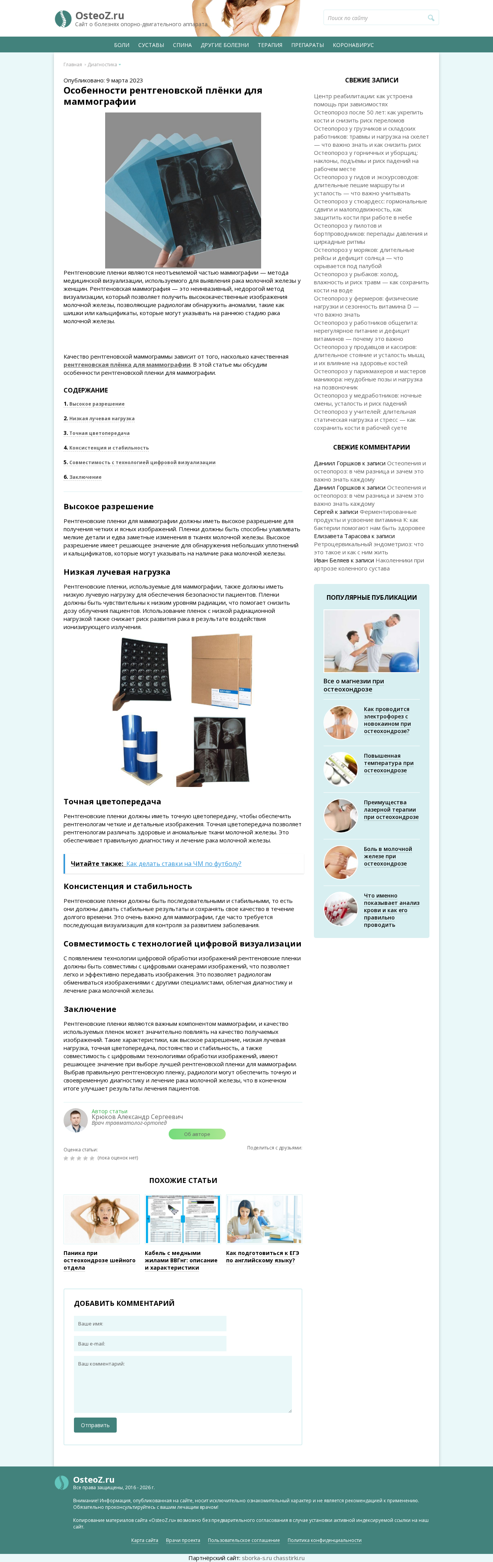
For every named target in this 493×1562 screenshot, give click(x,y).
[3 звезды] (80, 1158)
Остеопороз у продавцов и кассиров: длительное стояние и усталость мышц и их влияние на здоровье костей (369, 355)
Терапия (270, 45)
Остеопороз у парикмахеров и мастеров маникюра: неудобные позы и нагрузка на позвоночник (370, 379)
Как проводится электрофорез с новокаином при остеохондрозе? (387, 720)
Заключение (83, 477)
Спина (182, 45)
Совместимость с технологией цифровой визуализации (140, 462)
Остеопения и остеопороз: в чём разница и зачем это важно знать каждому (370, 471)
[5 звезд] (93, 1158)
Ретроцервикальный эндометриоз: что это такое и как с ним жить (369, 548)
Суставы (151, 45)
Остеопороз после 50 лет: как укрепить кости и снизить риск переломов (368, 116)
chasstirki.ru (289, 1558)
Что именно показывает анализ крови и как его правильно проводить (391, 910)
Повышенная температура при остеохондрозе (389, 763)
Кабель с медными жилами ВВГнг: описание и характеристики (181, 1260)
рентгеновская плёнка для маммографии (127, 364)
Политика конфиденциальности (325, 1540)
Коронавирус (353, 45)
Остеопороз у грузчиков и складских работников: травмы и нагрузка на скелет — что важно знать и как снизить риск (371, 136)
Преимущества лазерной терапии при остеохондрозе (391, 809)
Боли (121, 45)
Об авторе (197, 1134)
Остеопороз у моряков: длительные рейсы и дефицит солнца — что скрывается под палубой (364, 258)
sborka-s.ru (257, 1558)
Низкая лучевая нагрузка (99, 418)
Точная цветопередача (97, 433)
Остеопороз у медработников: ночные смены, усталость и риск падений (368, 399)
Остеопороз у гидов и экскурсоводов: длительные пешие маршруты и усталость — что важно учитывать (366, 185)
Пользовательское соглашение (244, 1540)
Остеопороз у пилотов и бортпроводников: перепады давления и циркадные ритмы (371, 233)
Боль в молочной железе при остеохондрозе (388, 856)
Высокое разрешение (94, 404)
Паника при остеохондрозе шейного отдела (100, 1260)
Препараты (307, 45)
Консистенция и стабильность (106, 448)
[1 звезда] (67, 1158)
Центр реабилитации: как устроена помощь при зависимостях (363, 100)
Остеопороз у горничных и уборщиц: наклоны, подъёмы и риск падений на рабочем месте (366, 161)
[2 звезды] (73, 1158)
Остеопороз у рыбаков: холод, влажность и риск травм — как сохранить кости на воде (371, 282)
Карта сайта (144, 1540)
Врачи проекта (183, 1540)
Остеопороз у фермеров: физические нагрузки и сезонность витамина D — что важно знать (366, 306)
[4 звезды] (86, 1158)
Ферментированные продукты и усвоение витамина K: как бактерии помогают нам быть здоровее (369, 520)
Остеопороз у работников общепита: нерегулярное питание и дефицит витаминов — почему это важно (366, 330)
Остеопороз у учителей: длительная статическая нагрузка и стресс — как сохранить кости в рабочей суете (365, 419)
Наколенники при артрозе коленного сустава (369, 564)
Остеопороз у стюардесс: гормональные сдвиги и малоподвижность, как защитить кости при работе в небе (370, 209)
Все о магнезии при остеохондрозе (354, 685)
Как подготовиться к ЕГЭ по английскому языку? (262, 1256)
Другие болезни (225, 45)
